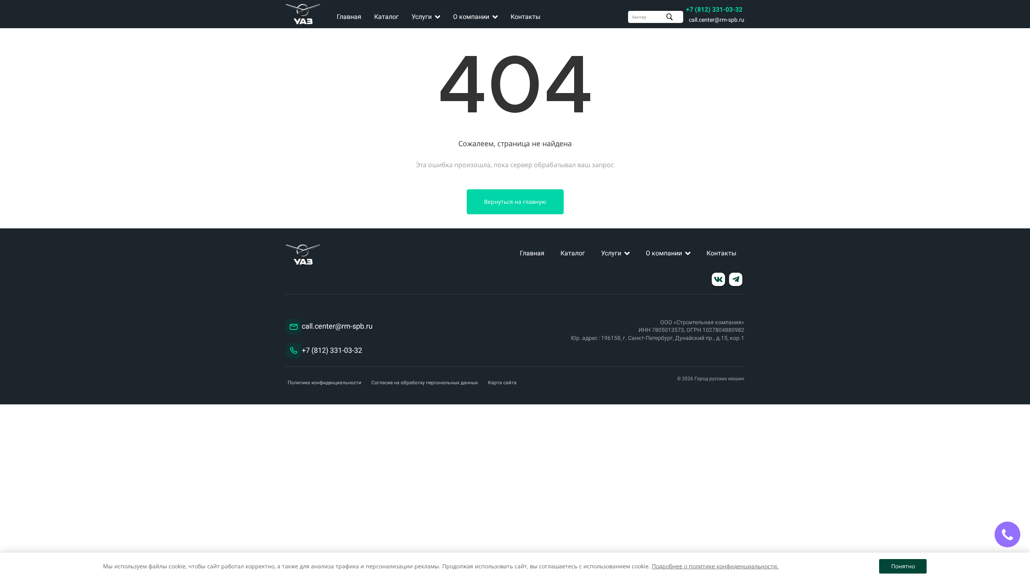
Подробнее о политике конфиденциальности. (715, 566)
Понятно (903, 566)
